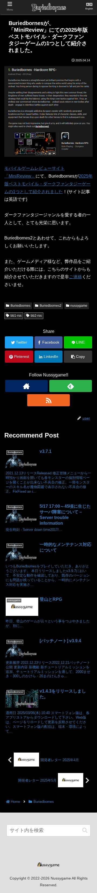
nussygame (78, 306)
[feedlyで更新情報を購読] (70, 386)
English (89, 9)
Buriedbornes (20, 306)
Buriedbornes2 (50, 306)
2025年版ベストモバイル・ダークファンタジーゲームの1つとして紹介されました (48, 184)
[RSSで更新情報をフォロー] (48, 400)
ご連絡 (75, 276)
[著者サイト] (26, 386)
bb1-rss (16, 315)
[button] (85, 830)
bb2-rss (36, 315)
